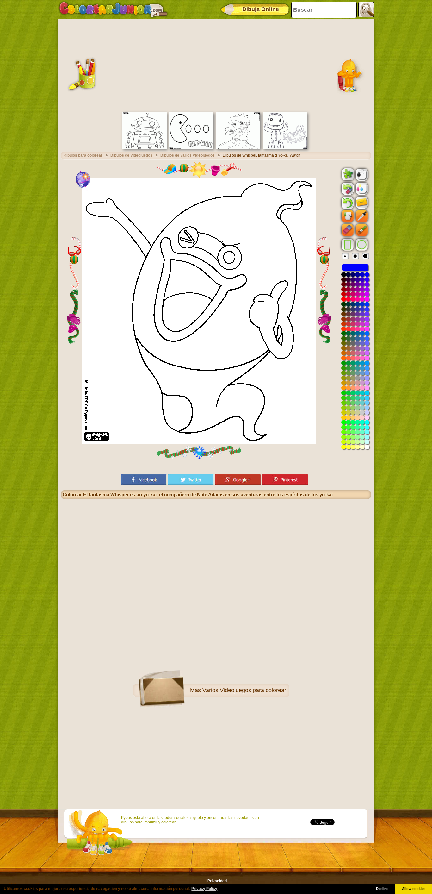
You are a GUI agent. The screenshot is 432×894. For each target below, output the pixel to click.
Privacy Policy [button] (204, 888)
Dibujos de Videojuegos (131, 155)
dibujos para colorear (83, 155)
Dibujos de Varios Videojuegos (187, 155)
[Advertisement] (216, 65)
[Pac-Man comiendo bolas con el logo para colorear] (191, 148)
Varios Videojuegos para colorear (244, 690)
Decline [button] (382, 889)
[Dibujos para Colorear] (113, 9)
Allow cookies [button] (413, 889)
